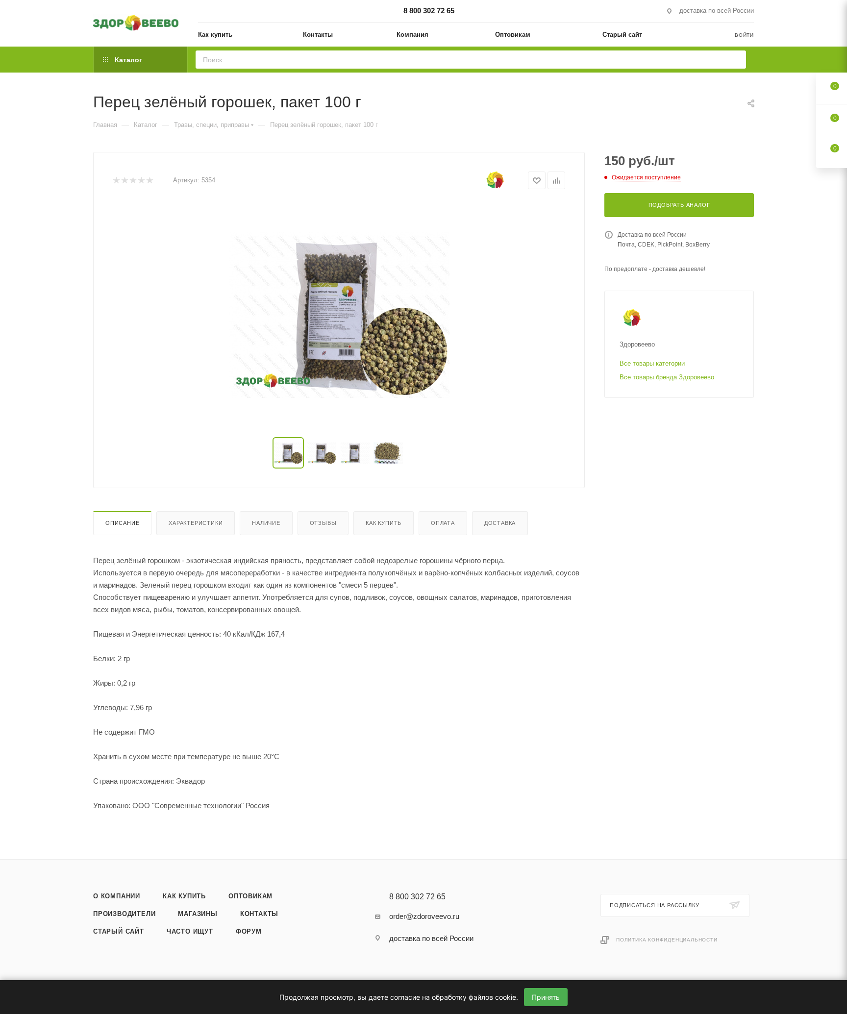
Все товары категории (652, 363)
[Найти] (735, 59)
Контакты (259, 913)
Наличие (266, 523)
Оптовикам (250, 896)
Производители (124, 913)
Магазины (197, 913)
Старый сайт (118, 931)
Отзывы (323, 523)
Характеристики (196, 523)
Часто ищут (190, 931)
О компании (116, 896)
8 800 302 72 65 (428, 10)
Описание (122, 523)
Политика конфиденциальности (667, 939)
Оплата (443, 523)
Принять (546, 997)
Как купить (383, 523)
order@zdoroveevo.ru (424, 916)
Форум (249, 931)
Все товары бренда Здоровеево (667, 377)
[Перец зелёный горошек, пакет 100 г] (339, 315)
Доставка (500, 523)
